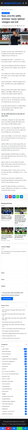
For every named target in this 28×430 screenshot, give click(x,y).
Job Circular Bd (6, 384)
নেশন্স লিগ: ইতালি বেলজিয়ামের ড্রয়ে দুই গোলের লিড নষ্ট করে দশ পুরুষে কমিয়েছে (7, 237)
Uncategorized (5, 386)
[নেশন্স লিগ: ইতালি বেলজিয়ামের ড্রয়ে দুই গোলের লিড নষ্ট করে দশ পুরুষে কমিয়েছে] (7, 230)
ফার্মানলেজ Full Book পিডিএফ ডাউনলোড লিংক (11, 338)
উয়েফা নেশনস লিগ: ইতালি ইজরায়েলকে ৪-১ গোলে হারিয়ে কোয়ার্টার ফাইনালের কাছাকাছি (6, 217)
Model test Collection (7, 413)
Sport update (10, 9)
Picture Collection (6, 354)
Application (5, 408)
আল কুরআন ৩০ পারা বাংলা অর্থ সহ (8, 411)
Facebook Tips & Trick (7, 396)
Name (3, 272)
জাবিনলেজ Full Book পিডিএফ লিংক (9, 336)
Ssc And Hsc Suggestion (8, 361)
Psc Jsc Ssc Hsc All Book (8, 371)
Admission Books (6, 364)
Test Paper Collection (7, 403)
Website (3, 286)
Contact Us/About (21, 424)
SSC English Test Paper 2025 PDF (10, 331)
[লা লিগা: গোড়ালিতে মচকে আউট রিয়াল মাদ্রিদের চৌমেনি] (21, 230)
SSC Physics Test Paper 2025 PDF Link (12, 322)
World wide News (6, 351)
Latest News (5, 356)
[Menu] (2, 3)
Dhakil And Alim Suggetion (8, 401)
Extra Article (5, 391)
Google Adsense (6, 398)
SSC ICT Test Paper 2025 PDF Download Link (13, 328)
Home (4, 9)
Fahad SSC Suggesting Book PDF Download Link (14, 333)
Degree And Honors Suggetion (9, 359)
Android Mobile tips (7, 388)
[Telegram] (21, 196)
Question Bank (5, 406)
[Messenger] (14, 196)
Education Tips (6, 376)
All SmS (4, 369)
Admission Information (7, 381)
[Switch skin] (23, 3)
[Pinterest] (10, 196)
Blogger (4, 393)
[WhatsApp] (17, 196)
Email (3, 279)
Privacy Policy (12, 424)
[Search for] (26, 3)
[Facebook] (6, 196)
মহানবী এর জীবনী (6, 379)
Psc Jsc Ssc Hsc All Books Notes (10, 374)
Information (5, 366)
